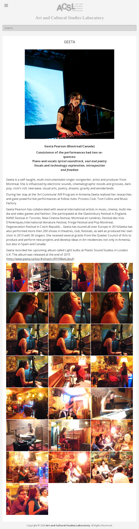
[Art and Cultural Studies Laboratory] (69, 7)
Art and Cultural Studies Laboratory (68, 525)
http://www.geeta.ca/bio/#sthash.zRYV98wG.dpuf (40, 259)
